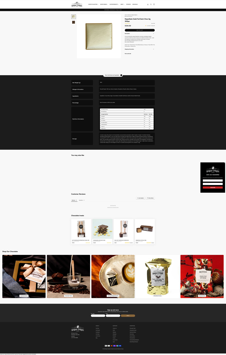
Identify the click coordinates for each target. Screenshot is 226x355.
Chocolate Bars (132, 337)
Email (107, 313)
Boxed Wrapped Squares (134, 341)
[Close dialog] (225, 162)
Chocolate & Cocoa (133, 330)
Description (127, 33)
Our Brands (98, 332)
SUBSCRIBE (212, 187)
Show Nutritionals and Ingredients (112, 75)
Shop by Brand (103, 4)
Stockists (128, 4)
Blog (96, 337)
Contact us (115, 328)
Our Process (98, 330)
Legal (114, 341)
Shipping (114, 332)
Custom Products (114, 4)
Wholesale (135, 4)
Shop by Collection (93, 4)
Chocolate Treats (132, 328)
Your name (92, 313)
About (122, 4)
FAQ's (114, 330)
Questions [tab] (81, 200)
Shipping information (129, 49)
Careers (114, 337)
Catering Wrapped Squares (134, 339)
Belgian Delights (128, 16)
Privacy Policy (115, 339)
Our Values (97, 334)
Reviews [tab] (73, 200)
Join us (128, 315)
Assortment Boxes (133, 332)
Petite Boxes (132, 334)
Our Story (97, 328)
